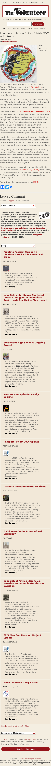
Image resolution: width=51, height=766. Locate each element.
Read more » (11, 287)
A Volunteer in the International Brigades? (23, 532)
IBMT (35, 182)
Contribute (16, 3)
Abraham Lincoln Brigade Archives (29, 759)
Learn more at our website (13, 228)
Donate (6, 3)
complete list (31, 739)
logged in (12, 201)
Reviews (29, 28)
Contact (35, 3)
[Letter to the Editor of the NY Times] (7, 498)
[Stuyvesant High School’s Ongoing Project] (7, 356)
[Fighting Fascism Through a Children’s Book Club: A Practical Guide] (7, 268)
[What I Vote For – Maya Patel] (7, 694)
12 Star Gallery (35, 87)
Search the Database (26, 749)
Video (36, 28)
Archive (26, 3)
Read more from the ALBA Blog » (15, 726)
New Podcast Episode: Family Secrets (21, 395)
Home (4, 28)
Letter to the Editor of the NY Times (25, 486)
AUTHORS (42, 28)
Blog (9, 28)
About (43, 3)
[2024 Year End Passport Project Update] (7, 649)
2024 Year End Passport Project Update (22, 636)
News (23, 28)
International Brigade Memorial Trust (33, 112)
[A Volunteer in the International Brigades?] (7, 545)
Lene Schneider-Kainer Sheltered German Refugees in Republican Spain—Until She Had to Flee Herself (25, 297)
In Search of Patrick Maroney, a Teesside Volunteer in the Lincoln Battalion (24, 583)
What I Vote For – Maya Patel (21, 682)
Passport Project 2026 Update (21, 441)
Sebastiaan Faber (9, 41)
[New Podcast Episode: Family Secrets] (7, 408)
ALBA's (4, 739)
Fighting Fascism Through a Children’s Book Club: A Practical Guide (23, 254)
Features (16, 28)
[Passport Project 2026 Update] (7, 453)
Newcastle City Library (29, 169)
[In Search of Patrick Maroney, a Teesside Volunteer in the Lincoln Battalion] (7, 597)
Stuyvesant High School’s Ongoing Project (24, 344)
